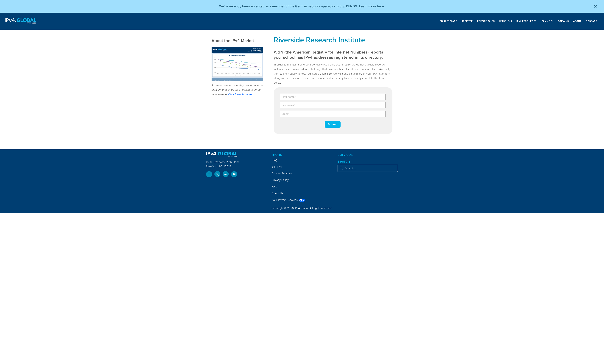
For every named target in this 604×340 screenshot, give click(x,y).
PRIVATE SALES (486, 21)
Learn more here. (372, 6)
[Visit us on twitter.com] (217, 174)
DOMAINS (563, 21)
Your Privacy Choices (285, 199)
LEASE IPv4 (505, 21)
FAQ (274, 186)
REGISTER (467, 21)
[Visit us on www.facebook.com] (209, 174)
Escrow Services (282, 173)
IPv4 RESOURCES (526, 21)
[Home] (20, 21)
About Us (277, 193)
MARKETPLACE (448, 21)
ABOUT (577, 21)
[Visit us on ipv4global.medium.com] (234, 174)
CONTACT (591, 21)
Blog (274, 160)
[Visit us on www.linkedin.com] (226, 174)
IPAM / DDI (547, 21)
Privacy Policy (280, 179)
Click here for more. (240, 94)
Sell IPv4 (277, 166)
